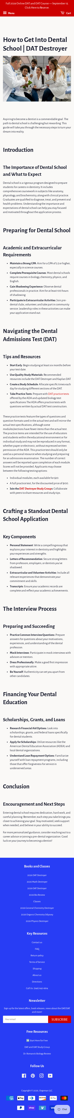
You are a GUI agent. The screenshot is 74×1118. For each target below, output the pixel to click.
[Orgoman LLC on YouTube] (50, 1076)
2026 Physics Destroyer (37, 921)
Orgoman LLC (45, 1090)
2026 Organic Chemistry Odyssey (37, 914)
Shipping (37, 968)
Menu (11, 13)
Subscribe (60, 1019)
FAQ (37, 949)
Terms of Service (37, 962)
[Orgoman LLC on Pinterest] (33, 1076)
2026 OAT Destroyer (37, 888)
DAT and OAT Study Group (37, 1047)
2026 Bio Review (37, 895)
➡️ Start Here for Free (37, 1040)
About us (37, 975)
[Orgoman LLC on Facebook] (24, 1076)
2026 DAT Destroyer (37, 875)
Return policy (37, 955)
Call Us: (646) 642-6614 (37, 988)
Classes (37, 901)
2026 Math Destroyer (37, 882)
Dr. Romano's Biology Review (37, 1053)
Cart (68, 13)
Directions (37, 982)
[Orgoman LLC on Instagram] (41, 1076)
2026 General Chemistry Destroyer (37, 908)
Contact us (37, 942)
